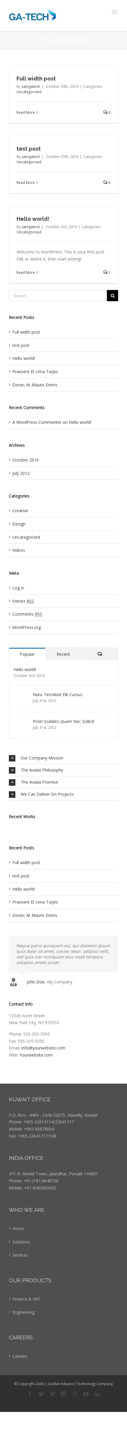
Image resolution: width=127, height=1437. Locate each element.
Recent (63, 654)
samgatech (31, 86)
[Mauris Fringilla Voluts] (11, 829)
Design (19, 524)
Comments (27, 614)
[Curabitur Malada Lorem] (17, 829)
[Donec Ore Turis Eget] (9, 829)
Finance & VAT (26, 1299)
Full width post (36, 78)
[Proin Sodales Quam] (13, 829)
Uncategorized (29, 91)
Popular (27, 654)
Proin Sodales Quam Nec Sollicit (63, 721)
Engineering (23, 1312)
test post (29, 149)
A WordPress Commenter (36, 422)
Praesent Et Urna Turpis (35, 371)
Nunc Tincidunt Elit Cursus (57, 694)
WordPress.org (26, 627)
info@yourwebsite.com (43, 1048)
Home (18, 1228)
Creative (20, 510)
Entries (23, 601)
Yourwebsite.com (36, 1055)
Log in (18, 588)
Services (20, 1255)
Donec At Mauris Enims (34, 385)
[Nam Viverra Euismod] (15, 829)
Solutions (21, 1242)
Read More (26, 112)
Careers (19, 1356)
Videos (18, 550)
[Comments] (100, 654)
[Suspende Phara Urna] (19, 829)
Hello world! (33, 219)
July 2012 (21, 473)
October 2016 (25, 460)
